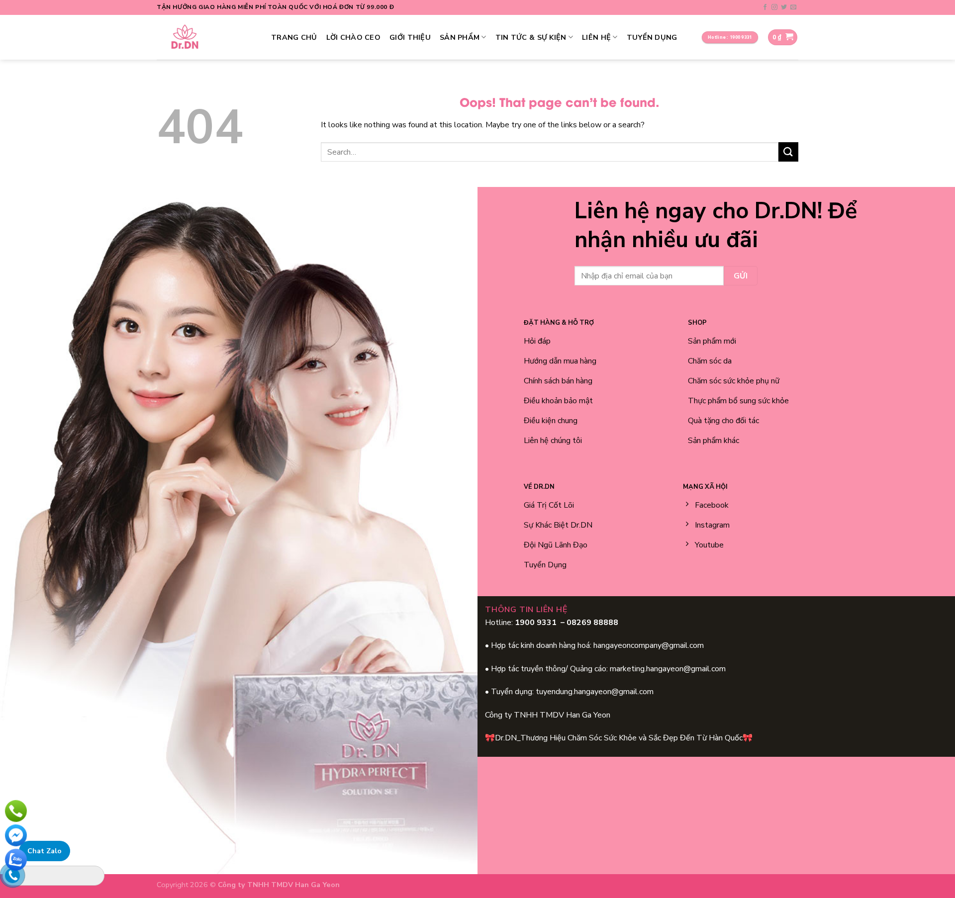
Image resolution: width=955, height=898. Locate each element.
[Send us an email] (793, 7)
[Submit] (788, 152)
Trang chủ (294, 37)
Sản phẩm (459, 37)
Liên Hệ (596, 37)
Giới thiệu (410, 37)
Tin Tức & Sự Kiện (531, 37)
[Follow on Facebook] (765, 7)
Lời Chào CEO (353, 37)
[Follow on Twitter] (784, 7)
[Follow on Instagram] (774, 7)
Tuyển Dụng (652, 37)
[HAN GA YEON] (206, 37)
